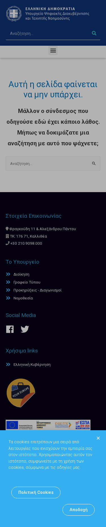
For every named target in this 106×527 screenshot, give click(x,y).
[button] (35, 492)
